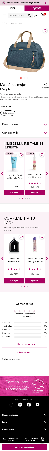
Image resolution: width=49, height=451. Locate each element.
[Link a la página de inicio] (2, 23)
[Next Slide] (47, 173)
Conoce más (10, 133)
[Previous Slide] (2, 173)
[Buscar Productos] (29, 15)
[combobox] (20, 15)
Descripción (10, 124)
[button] (8, 113)
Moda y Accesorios (14, 23)
